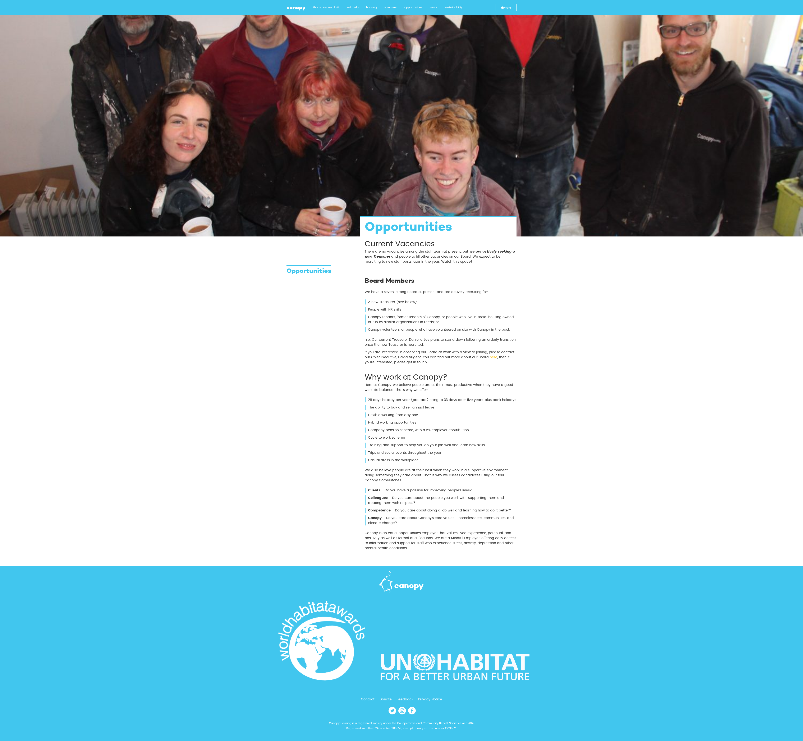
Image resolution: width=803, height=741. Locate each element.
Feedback (405, 699)
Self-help (353, 7)
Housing (371, 7)
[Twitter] (392, 713)
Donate (506, 7)
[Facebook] (412, 713)
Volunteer (390, 7)
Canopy (296, 7)
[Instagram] (402, 713)
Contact (368, 699)
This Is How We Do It (326, 7)
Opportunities (413, 7)
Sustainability (454, 7)
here (493, 357)
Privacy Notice (430, 699)
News (433, 7)
